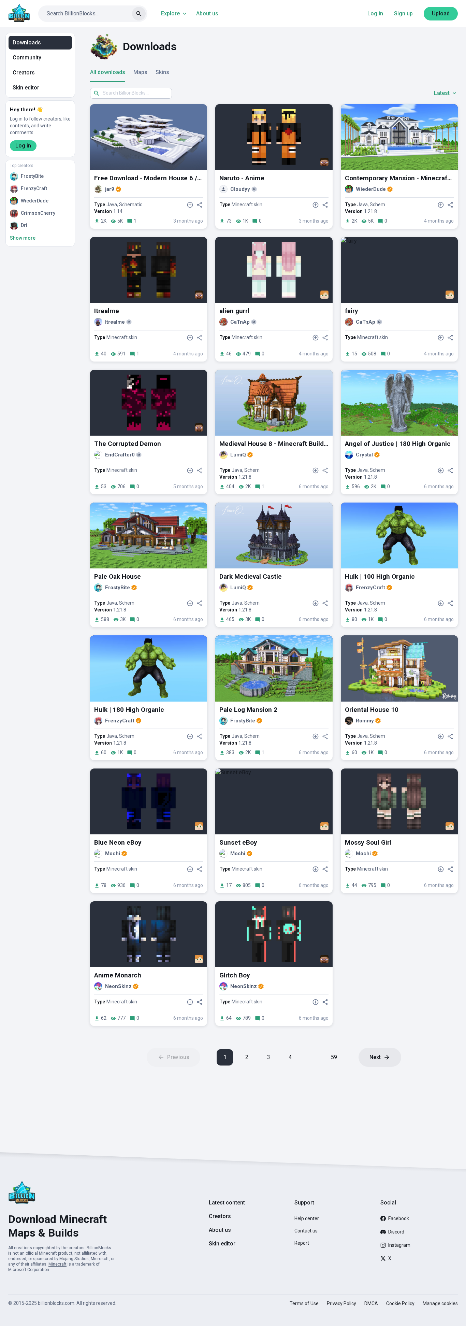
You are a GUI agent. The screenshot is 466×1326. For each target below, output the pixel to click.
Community (27, 57)
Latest (442, 93)
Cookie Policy (400, 1303)
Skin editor (26, 87)
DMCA (371, 1303)
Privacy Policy (341, 1303)
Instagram (399, 1245)
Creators (24, 72)
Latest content (227, 1202)
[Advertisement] (274, 1109)
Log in (375, 13)
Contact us (306, 1230)
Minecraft (57, 1264)
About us (207, 13)
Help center (306, 1218)
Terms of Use (304, 1303)
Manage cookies (440, 1303)
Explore (170, 13)
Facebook (398, 1218)
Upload (441, 13)
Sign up (403, 13)
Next (375, 1057)
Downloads (27, 42)
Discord (396, 1232)
